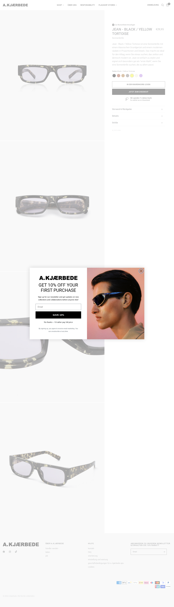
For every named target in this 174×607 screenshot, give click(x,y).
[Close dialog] (141, 271)
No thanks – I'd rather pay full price (58, 322)
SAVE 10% (58, 315)
